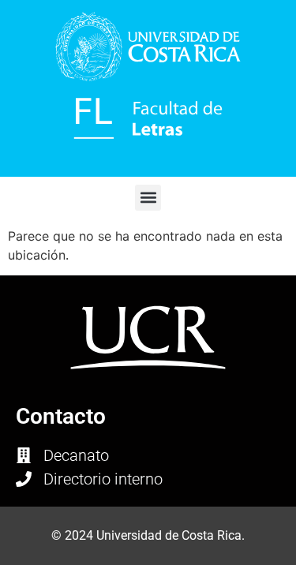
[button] (148, 198)
